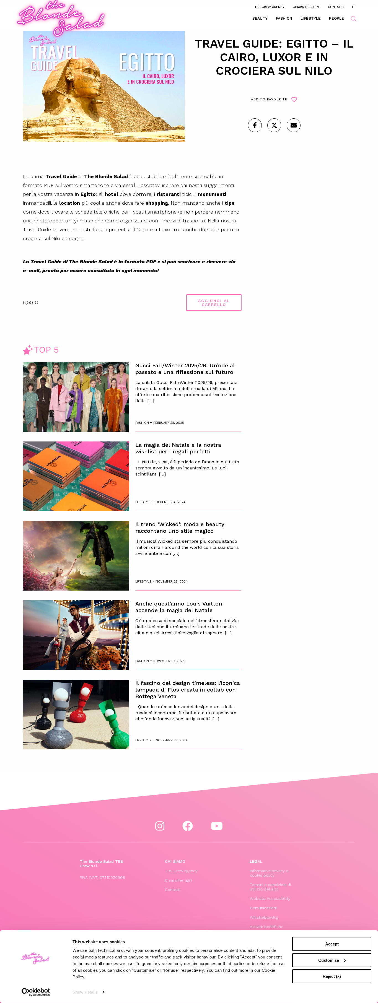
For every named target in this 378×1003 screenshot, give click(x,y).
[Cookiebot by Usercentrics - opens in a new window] (36, 992)
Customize (328, 960)
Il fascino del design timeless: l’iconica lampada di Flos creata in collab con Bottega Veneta (187, 690)
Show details (85, 992)
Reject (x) (332, 976)
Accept (332, 944)
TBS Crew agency (269, 7)
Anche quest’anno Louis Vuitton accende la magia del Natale (178, 607)
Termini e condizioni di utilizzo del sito (270, 886)
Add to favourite (269, 99)
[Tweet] (274, 125)
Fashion (284, 18)
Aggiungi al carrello (214, 302)
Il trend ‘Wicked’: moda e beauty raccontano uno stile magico (179, 527)
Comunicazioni (263, 908)
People (336, 18)
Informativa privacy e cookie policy (269, 873)
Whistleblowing (264, 917)
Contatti (336, 7)
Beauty (260, 18)
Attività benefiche (266, 926)
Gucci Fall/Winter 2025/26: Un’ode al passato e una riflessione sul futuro (185, 368)
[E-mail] (294, 125)
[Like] (255, 125)
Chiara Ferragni (306, 7)
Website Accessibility (270, 898)
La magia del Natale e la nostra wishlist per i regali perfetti (178, 448)
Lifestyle (311, 18)
